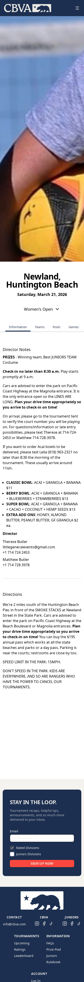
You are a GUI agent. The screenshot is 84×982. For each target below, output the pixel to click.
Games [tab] (74, 327)
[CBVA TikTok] (51, 923)
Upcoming (22, 943)
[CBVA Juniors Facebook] (72, 923)
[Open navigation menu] (77, 8)
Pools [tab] (56, 327)
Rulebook (53, 962)
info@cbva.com (14, 924)
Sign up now (42, 863)
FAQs (50, 943)
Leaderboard (23, 956)
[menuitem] (28, 8)
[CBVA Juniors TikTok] (79, 923)
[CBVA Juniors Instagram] (64, 923)
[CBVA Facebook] (44, 923)
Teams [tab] (40, 327)
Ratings (20, 949)
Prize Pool (53, 949)
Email (14, 831)
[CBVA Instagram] (37, 923)
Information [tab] (18, 327)
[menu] (37, 8)
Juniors (51, 956)
